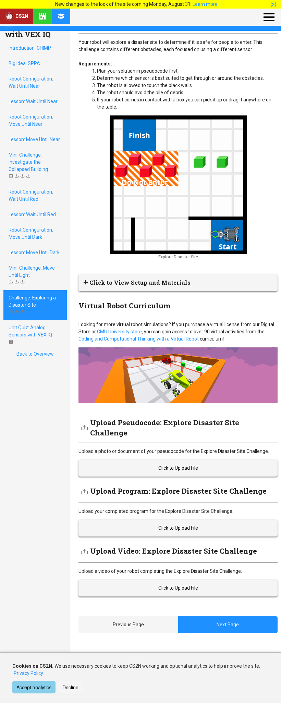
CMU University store (119, 331)
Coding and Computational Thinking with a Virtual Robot (138, 339)
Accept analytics (33, 687)
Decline (70, 687)
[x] (273, 4)
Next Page (228, 624)
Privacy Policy (28, 673)
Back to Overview (35, 354)
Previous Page (128, 624)
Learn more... (207, 4)
